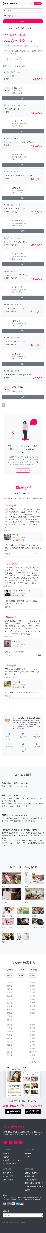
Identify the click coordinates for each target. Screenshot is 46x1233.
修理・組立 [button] (20, 28)
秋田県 (9, 996)
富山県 (32, 982)
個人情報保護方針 (9, 1164)
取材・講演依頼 (31, 1180)
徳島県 (9, 1052)
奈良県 (9, 1028)
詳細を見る (20, 729)
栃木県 (9, 1009)
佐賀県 (32, 1035)
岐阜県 (32, 999)
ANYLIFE (28, 1153)
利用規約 (6, 1157)
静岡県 (32, 1003)
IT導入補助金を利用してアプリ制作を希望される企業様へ (34, 1186)
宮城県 (9, 993)
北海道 (9, 982)
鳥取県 (9, 1035)
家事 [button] (29, 28)
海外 (32, 1058)
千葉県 (9, 1016)
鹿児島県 (32, 1052)
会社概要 (6, 1153)
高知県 (32, 1028)
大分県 (32, 1045)
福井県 (32, 989)
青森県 (9, 986)
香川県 (9, 1055)
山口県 (9, 1048)
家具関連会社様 (31, 1176)
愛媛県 (32, 1025)
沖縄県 (32, 1055)
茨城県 (9, 1006)
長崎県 (32, 1038)
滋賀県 (32, 1013)
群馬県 (9, 1013)
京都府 (32, 975)
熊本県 (32, 1042)
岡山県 (9, 1042)
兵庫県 (9, 1025)
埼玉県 (9, 975)
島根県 (9, 1038)
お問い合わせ (8, 1180)
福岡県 (32, 1031)
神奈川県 (34, 970)
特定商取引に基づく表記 (12, 1160)
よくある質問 (8, 1176)
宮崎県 (32, 1048)
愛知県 (32, 1006)
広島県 (9, 1045)
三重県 (32, 1009)
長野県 (32, 996)
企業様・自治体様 (31, 1173)
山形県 (9, 999)
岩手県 (9, 989)
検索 (23, 21)
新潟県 (9, 1020)
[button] (9, 736)
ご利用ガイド (8, 1173)
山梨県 (32, 993)
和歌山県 (9, 1031)
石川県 (32, 986)
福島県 (9, 1003)
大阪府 (21, 975)
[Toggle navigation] (43, 3)
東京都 (21, 970)
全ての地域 (9, 970)
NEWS (27, 1157)
